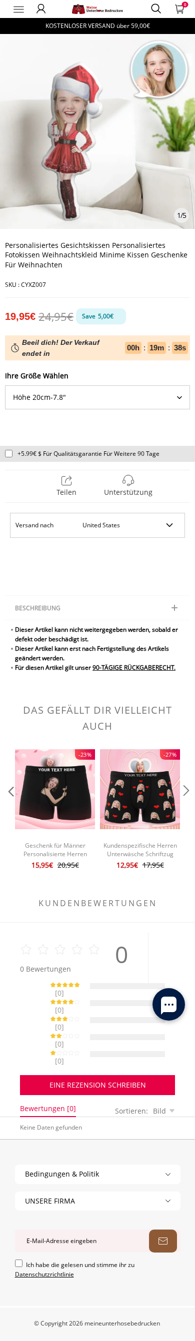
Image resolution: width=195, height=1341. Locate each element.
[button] (10, 810)
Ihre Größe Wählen (36, 375)
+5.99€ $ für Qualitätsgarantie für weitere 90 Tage (89, 453)
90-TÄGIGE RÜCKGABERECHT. (134, 667)
